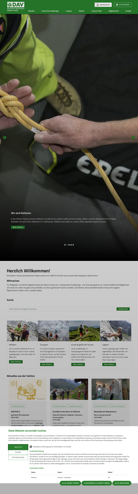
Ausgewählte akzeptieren (97, 483)
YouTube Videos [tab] (18, 457)
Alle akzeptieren (70, 483)
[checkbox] (80, 447)
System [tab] (18, 452)
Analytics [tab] (18, 447)
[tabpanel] (80, 462)
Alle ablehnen (122, 483)
